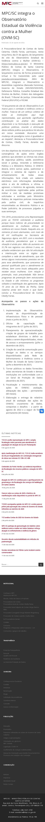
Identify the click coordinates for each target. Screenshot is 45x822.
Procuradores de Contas (11, 602)
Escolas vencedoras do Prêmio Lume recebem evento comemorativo (21, 551)
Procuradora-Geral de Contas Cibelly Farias (18, 604)
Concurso (6, 625)
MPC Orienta (7, 743)
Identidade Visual (9, 781)
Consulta (6, 704)
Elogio (5, 694)
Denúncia (6, 688)
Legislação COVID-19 (10, 747)
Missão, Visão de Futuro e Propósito (16, 598)
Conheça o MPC (9, 593)
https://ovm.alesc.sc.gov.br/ (15, 63)
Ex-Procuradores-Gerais (11, 619)
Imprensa (6, 778)
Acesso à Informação (10, 707)
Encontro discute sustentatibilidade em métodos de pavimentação (20, 540)
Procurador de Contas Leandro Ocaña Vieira (18, 616)
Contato (6, 622)
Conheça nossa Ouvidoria (12, 681)
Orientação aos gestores (12, 741)
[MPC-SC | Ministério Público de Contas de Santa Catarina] (12, 3)
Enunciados (7, 729)
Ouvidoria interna (9, 700)
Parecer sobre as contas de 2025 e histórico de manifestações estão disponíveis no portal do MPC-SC (21, 494)
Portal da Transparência (11, 650)
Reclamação (7, 691)
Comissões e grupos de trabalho (14, 631)
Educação (6, 726)
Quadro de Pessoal (10, 656)
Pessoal (6, 653)
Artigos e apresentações (11, 738)
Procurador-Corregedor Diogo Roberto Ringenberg (21, 613)
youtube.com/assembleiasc (14, 79)
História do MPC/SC (10, 595)
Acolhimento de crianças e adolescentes (17, 750)
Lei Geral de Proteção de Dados (14, 662)
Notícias (6, 774)
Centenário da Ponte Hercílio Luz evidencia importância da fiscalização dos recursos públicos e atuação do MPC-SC (22, 469)
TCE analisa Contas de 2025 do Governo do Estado (20, 517)
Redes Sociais (8, 784)
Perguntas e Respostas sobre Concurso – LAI (19, 628)
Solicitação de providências (12, 697)
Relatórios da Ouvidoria (11, 659)
